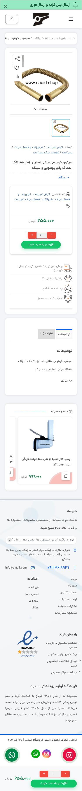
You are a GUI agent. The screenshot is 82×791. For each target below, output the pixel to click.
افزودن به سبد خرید (41, 244)
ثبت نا (73, 586)
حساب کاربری (68, 592)
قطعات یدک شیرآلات (46, 153)
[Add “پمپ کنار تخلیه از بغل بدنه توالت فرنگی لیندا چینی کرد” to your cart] (66, 476)
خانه (72, 38)
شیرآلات (60, 38)
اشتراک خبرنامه (67, 606)
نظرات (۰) (46, 333)
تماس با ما (31, 594)
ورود (73, 579)
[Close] (5, 6)
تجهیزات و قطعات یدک (28, 147)
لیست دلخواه (69, 599)
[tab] (64, 334)
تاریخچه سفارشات (65, 613)
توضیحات (64, 334)
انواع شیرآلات (42, 38)
